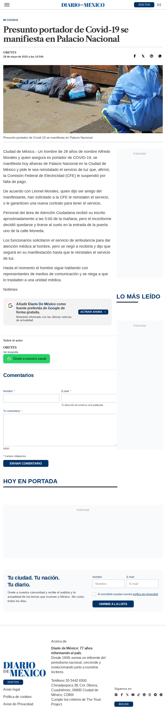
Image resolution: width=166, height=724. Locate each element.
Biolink (124, 704)
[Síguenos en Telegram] (155, 694)
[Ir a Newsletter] (159, 4)
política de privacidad (145, 594)
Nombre (9, 391)
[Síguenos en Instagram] (116, 694)
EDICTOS (144, 4)
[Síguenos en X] (127, 694)
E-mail (66, 391)
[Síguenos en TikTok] (138, 694)
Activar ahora (91, 311)
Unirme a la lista (113, 604)
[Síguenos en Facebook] (121, 694)
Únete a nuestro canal (29, 358)
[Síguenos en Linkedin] (144, 694)
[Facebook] (135, 56)
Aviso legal (11, 689)
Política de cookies (17, 697)
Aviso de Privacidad (18, 704)
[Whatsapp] (160, 56)
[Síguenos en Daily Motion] (161, 694)
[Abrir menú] (7, 4)
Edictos (13, 682)
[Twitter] (143, 56)
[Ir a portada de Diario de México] (24, 669)
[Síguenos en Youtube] (133, 694)
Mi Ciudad (10, 20)
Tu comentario (12, 411)
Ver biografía (10, 352)
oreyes (9, 52)
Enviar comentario (26, 463)
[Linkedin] (151, 56)
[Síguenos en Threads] (150, 694)
